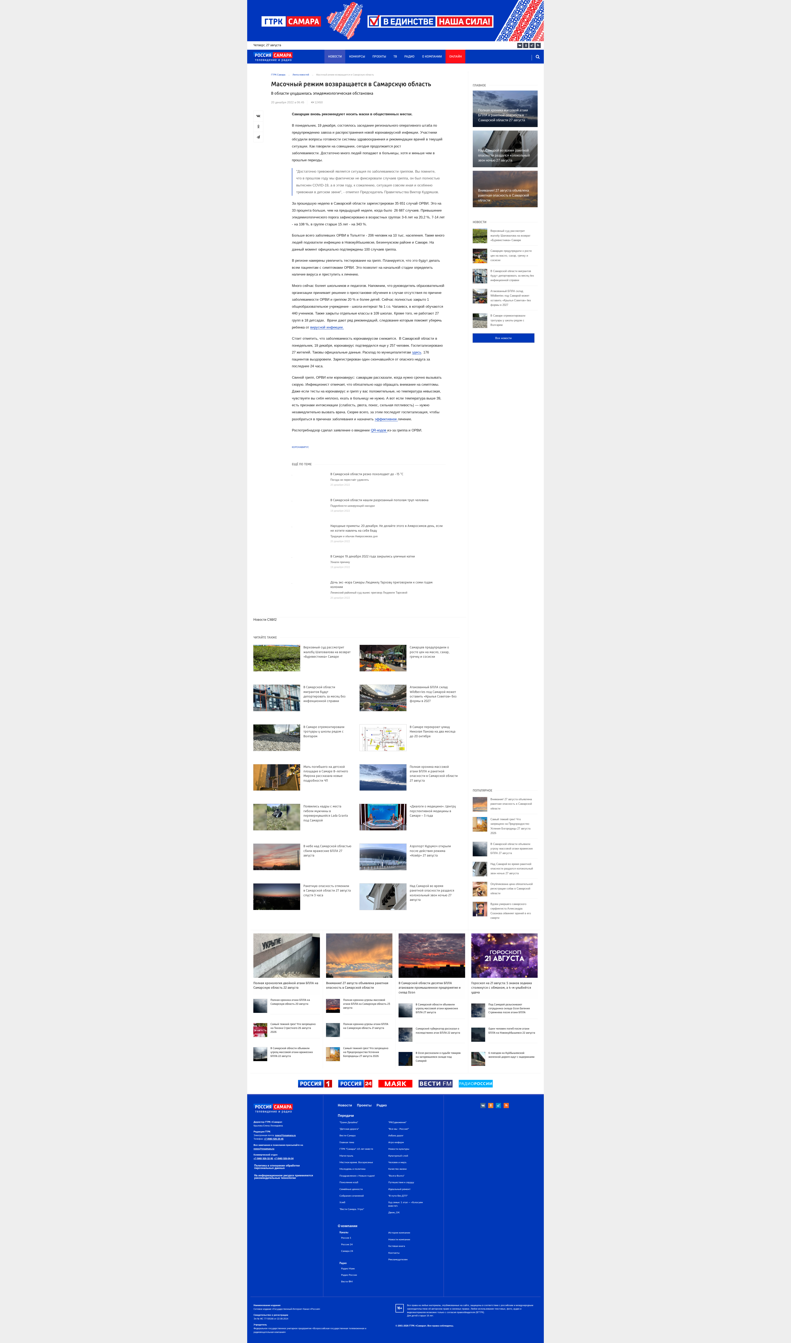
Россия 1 (346, 1238)
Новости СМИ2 (265, 619)
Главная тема (346, 1142)
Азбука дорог (396, 1135)
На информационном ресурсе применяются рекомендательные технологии (283, 1177)
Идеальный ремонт (399, 1189)
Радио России (349, 1275)
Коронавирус (300, 447)
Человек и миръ (397, 1162)
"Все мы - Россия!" (398, 1129)
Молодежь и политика (352, 1169)
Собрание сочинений (351, 1196)
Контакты (394, 1253)
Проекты (379, 56)
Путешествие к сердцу (401, 1182)
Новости (335, 56)
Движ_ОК (394, 1212)
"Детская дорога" (349, 1129)
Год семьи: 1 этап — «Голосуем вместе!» (405, 1204)
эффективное (386, 419)
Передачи (346, 1115)
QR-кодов (379, 430)
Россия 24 (347, 1244)
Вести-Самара (347, 1135)
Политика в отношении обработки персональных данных (277, 1167)
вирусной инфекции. (327, 327)
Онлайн (455, 56)
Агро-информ (396, 1142)
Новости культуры (398, 1149)
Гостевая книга (396, 1246)
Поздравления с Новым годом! (357, 1176)
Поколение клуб (348, 1182)
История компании (399, 1232)
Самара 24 (347, 1251)
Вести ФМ (347, 1282)
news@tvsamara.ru (285, 1135)
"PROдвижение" (397, 1122)
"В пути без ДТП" (398, 1196)
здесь (416, 352)
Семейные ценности (351, 1189)
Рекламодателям (397, 1259)
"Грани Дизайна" (348, 1122)
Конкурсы (357, 56)
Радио (409, 56)
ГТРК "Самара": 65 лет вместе (356, 1149)
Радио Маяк (348, 1269)
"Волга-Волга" (396, 1176)
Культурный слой (398, 1156)
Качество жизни (397, 1169)
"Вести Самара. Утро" (351, 1209)
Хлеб (342, 1202)
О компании (432, 56)
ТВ (395, 56)
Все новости (503, 338)
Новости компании (399, 1239)
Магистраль (346, 1156)
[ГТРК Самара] (273, 57)
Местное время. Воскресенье (356, 1162)
